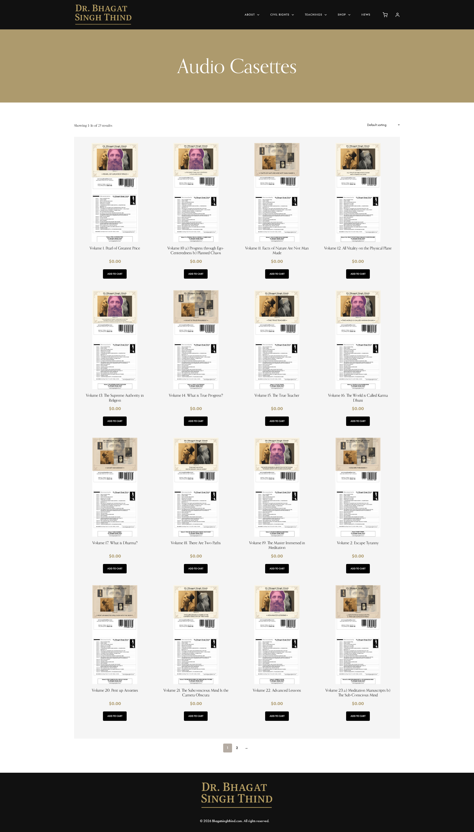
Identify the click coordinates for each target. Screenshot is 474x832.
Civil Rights (279, 14)
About (250, 14)
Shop (342, 14)
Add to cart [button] (114, 273)
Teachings (313, 14)
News (365, 14)
